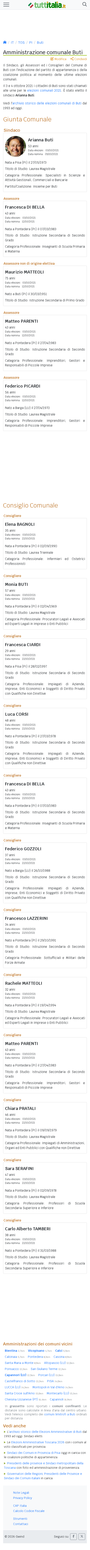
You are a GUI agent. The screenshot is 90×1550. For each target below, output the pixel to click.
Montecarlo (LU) (62, 1393)
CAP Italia (20, 1506)
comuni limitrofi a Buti (59, 1414)
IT (12, 42)
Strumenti (20, 1519)
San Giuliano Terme (48, 1369)
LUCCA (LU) (17, 1387)
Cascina (63, 1357)
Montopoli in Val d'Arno (52, 1387)
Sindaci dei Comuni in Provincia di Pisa (33, 1453)
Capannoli (61, 1399)
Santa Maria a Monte (23, 1363)
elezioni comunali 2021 (44, 90)
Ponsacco (16, 1369)
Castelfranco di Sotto (24, 1381)
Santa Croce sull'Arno (24, 1393)
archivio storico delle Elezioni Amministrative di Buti (45, 1432)
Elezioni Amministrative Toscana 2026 (37, 1442)
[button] (84, 4)
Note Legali (21, 1493)
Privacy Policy (22, 1498)
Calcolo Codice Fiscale (29, 1511)
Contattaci (20, 1524)
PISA (54, 1381)
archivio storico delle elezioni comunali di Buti (46, 103)
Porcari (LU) (50, 1375)
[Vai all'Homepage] (47, 4)
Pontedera (39, 1357)
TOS (21, 42)
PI (30, 42)
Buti (40, 42)
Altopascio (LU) (59, 1363)
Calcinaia (14, 1357)
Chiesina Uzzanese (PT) (25, 1399)
